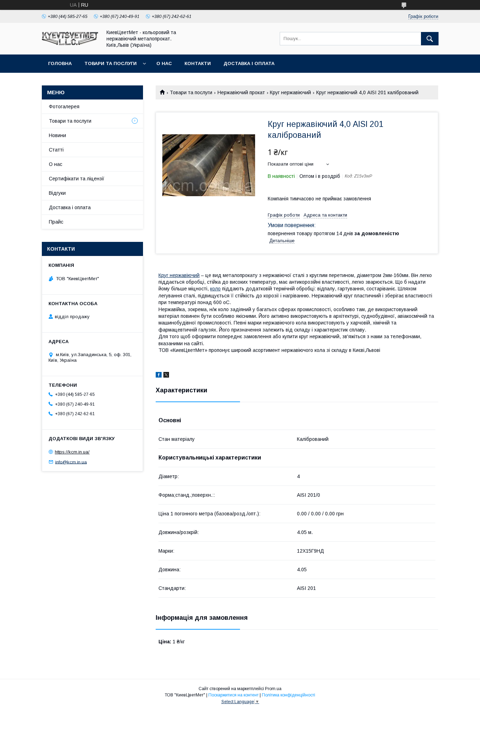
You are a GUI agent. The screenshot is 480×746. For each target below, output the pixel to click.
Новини (57, 135)
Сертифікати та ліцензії (76, 178)
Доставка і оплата (248, 63)
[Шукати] (430, 38)
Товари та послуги (110, 63)
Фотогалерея (64, 106)
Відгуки (57, 193)
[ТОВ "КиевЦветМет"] (70, 43)
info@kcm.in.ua (71, 461)
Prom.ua (273, 688)
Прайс (56, 222)
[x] (166, 376)
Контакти (197, 63)
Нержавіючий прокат (241, 92)
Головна (60, 63)
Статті (56, 150)
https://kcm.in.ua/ (72, 452)
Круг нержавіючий (290, 92)
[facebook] (159, 376)
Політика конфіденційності (288, 695)
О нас (164, 63)
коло (215, 288)
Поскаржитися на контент (233, 695)
